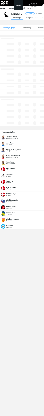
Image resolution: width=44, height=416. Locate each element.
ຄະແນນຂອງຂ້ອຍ (34, 5)
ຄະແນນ (19, 5)
